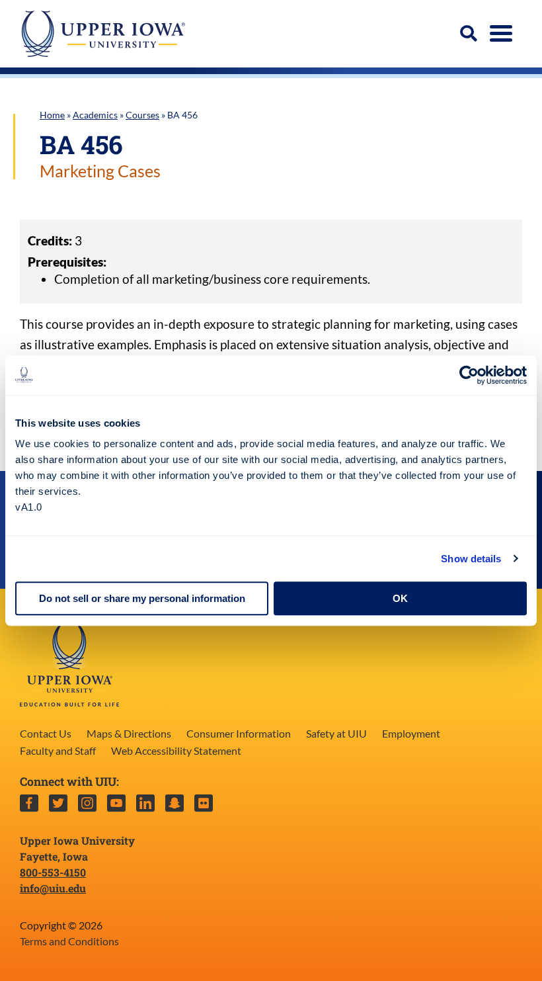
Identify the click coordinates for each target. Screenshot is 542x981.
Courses (142, 114)
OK (400, 598)
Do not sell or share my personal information (142, 598)
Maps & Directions (129, 733)
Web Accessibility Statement (176, 750)
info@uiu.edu (53, 888)
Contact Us (45, 733)
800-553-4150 (53, 872)
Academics (95, 114)
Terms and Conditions (69, 941)
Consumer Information (238, 733)
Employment (411, 733)
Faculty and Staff (58, 750)
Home (52, 114)
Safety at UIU (336, 733)
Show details (471, 558)
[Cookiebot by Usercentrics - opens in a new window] (469, 375)
